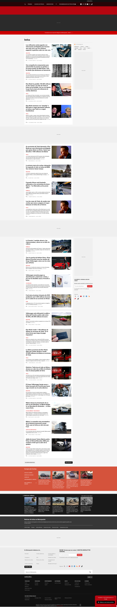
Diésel (85, 48)
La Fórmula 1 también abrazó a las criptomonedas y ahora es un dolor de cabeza (38, 242)
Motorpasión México (68, 597)
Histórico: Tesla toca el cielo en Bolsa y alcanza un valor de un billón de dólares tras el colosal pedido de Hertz (38, 369)
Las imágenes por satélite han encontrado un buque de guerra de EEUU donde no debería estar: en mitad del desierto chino (44, 509)
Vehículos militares (29, 495)
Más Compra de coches (28, 483)
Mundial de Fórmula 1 (52, 563)
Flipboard (75, 299)
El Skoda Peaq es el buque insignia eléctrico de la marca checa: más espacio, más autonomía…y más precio (44, 482)
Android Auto (76, 46)
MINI (75, 49)
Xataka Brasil (27, 599)
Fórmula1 (28, 190)
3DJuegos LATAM (38, 597)
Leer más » (35, 58)
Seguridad (76, 48)
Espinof (46, 584)
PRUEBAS (30, 4)
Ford (27, 301)
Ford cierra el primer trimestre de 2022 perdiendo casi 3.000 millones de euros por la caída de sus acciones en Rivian (38, 296)
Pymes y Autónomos (88, 584)
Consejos (26, 477)
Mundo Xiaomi (27, 590)
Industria (28, 53)
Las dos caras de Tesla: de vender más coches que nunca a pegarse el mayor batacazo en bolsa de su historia (38, 203)
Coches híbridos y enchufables (33, 410)
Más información (60, 605)
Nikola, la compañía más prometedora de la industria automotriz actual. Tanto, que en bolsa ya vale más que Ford (38, 424)
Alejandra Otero (32, 101)
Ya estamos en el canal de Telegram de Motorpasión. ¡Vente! (58, 32)
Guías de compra (28, 472)
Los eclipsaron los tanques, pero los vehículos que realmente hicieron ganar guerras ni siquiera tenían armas (86, 509)
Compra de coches (30, 469)
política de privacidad (74, 557)
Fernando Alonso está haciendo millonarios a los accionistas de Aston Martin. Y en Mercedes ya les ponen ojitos (38, 185)
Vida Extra (36, 584)
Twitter (89, 4)
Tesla (27, 93)
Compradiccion (77, 586)
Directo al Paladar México (58, 598)
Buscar (90, 572)
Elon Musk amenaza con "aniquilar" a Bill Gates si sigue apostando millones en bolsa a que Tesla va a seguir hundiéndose (38, 108)
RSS (89, 296)
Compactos (27, 557)
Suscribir (90, 286)
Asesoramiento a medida (30, 479)
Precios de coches (55, 527)
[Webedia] (90, 1)
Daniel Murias (31, 270)
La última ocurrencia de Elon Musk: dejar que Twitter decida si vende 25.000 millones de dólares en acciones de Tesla (38, 352)
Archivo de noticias (30, 462)
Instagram (85, 4)
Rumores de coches (47, 527)
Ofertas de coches (28, 475)
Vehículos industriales (31, 429)
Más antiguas (69, 462)
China (81, 48)
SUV (37, 557)
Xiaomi (89, 48)
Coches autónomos (29, 563)
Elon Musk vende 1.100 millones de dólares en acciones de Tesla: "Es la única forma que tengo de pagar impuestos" (37, 332)
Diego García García (32, 306)
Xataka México (27, 597)
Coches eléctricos (39, 527)
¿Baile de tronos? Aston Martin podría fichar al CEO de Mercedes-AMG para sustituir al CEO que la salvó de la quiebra (38, 441)
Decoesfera (77, 584)
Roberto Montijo (32, 196)
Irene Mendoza (31, 160)
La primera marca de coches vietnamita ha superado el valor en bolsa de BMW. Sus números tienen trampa (38, 167)
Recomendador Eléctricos (66, 4)
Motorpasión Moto (68, 584)
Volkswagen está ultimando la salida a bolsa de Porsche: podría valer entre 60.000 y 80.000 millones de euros (38, 315)
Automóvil (79, 49)
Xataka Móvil (27, 584)
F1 (56, 4)
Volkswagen (28, 283)
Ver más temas (28, 566)
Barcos (84, 49)
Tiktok (92, 4)
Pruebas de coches (52, 557)
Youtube (87, 4)
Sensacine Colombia (48, 599)
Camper (86, 46)
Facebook (83, 4)
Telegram (81, 4)
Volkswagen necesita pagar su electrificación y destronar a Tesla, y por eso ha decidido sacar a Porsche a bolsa (38, 277)
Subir (89, 577)
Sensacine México (48, 597)
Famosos (82, 46)
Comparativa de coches (64, 527)
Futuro (37, 563)
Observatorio (49, 4)
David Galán (31, 417)
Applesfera (27, 586)
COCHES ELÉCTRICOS (39, 4)
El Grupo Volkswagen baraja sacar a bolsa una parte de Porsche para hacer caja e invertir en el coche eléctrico (38, 386)
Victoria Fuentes (32, 60)
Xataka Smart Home (28, 588)
